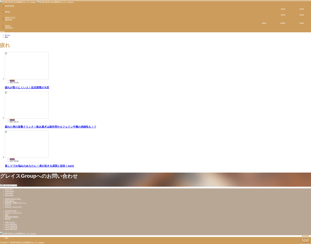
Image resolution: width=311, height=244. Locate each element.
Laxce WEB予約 (11, 229)
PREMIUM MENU (11, 217)
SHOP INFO (9, 6)
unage (282, 23)
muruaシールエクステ (13, 207)
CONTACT (9, 28)
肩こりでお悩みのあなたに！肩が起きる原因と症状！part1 (39, 165)
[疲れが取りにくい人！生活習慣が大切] (27, 79)
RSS (6, 238)
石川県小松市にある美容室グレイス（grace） (27, 242)
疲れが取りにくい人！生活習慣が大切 (27, 87)
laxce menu (9, 195)
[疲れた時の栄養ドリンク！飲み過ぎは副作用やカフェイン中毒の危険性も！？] (27, 118)
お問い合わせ (10, 222)
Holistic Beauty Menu (13, 199)
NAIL (7, 215)
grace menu (9, 191)
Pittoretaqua (9, 201)
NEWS (12, 81)
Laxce (301, 9)
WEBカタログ (10, 17)
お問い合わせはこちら (8, 185)
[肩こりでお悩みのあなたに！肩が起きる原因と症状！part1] (27, 157)
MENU (7, 12)
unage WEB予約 (11, 227)
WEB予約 (8, 20)
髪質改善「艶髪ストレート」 (16, 203)
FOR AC (8, 205)
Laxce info (9, 193)
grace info (9, 189)
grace (283, 9)
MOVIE (7, 26)
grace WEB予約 (11, 225)
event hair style (11, 211)
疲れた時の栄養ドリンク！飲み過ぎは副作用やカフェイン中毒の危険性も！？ (50, 126)
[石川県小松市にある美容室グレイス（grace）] (37, 2)
